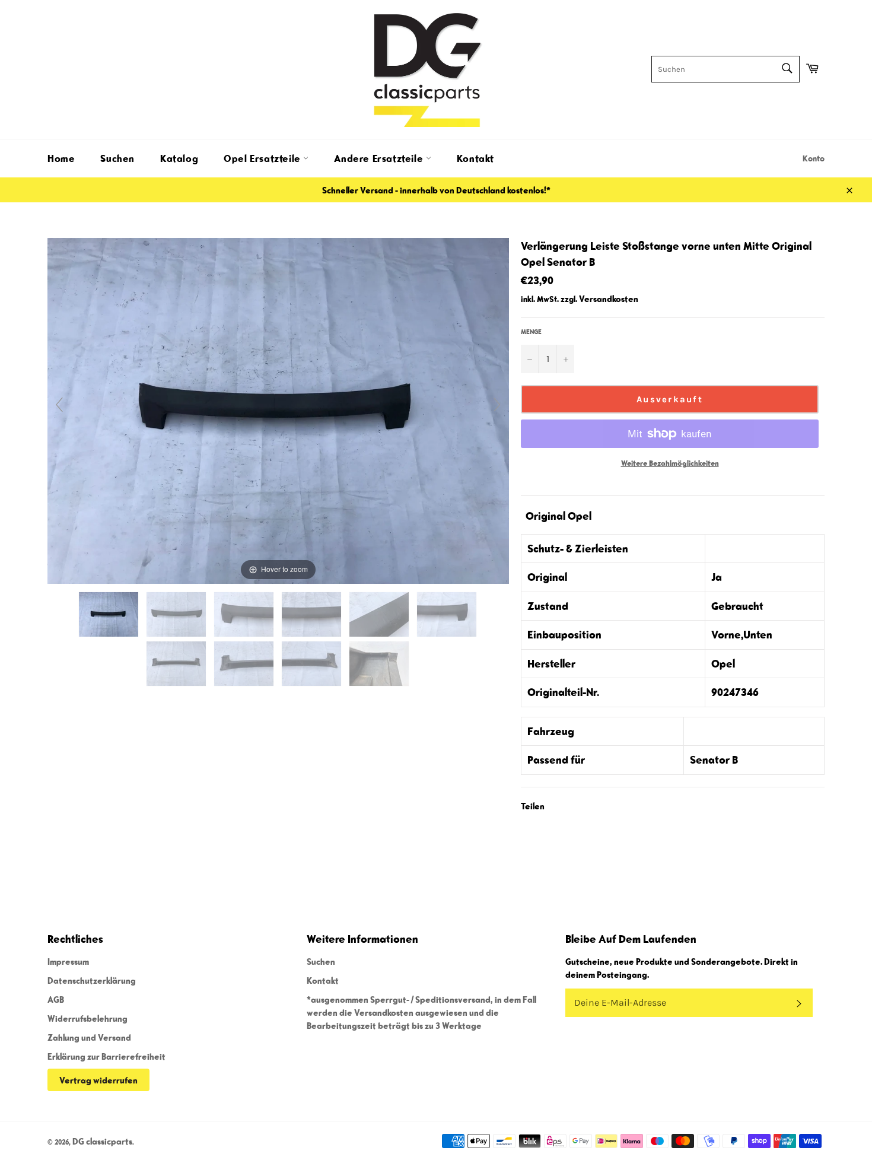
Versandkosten (608, 298)
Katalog (179, 158)
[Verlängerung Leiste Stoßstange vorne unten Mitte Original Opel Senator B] (109, 614)
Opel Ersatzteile (263, 158)
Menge (531, 331)
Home (61, 158)
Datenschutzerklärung (91, 980)
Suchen (117, 158)
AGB (55, 999)
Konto (814, 158)
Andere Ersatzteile (379, 158)
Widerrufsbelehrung (87, 1018)
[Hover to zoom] (278, 409)
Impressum (68, 961)
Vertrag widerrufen (98, 1080)
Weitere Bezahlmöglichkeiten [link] (670, 463)
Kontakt (475, 158)
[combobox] (725, 69)
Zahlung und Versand (89, 1037)
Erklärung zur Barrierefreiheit (106, 1056)
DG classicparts (102, 1141)
